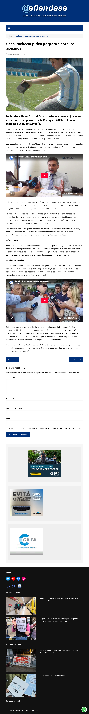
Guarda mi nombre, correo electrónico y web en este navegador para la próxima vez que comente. (45, 428)
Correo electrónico (14, 409)
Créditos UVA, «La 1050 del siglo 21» (53, 675)
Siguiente (75, 359)
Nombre (10, 399)
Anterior (13, 359)
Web (8, 419)
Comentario (11, 377)
